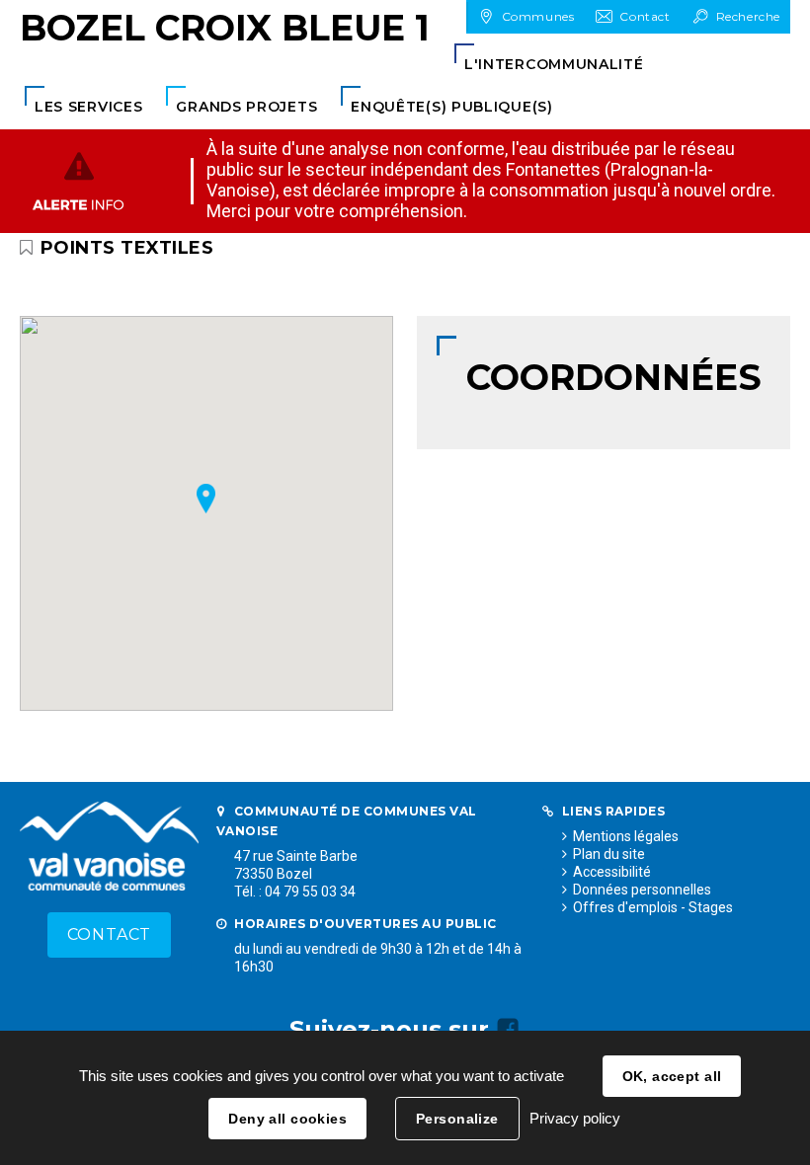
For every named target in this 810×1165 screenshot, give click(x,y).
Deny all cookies (287, 1118)
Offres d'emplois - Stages (653, 907)
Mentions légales (626, 836)
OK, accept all (672, 1076)
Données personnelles (642, 889)
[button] (554, 64)
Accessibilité (612, 872)
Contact (109, 934)
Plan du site (609, 854)
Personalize (457, 1118)
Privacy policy (574, 1118)
